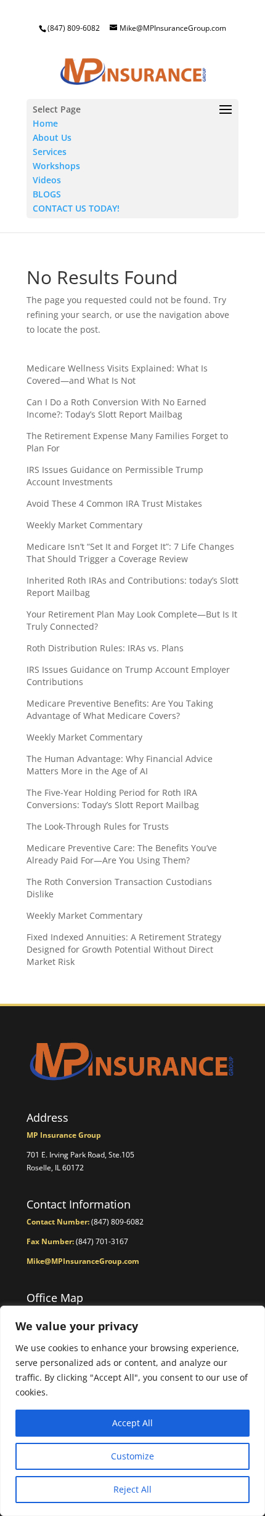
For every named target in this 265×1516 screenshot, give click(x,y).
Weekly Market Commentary (84, 525)
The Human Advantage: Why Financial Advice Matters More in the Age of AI (119, 765)
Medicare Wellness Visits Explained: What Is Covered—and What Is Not (117, 374)
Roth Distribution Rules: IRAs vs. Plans (105, 648)
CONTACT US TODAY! (76, 208)
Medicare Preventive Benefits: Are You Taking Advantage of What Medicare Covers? (119, 709)
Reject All (132, 1489)
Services (50, 151)
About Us (52, 137)
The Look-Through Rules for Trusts (97, 826)
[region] (132, 1411)
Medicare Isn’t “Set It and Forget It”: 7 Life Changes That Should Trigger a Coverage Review (130, 553)
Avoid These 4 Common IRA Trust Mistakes (114, 503)
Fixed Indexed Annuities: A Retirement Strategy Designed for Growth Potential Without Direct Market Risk (123, 949)
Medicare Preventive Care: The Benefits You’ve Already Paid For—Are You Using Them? (121, 854)
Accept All (132, 1423)
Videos (47, 180)
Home (45, 123)
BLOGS (47, 194)
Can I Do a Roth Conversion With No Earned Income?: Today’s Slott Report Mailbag (116, 408)
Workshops (56, 166)
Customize (132, 1456)
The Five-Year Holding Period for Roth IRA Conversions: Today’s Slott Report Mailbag (112, 799)
